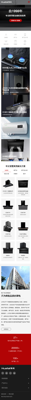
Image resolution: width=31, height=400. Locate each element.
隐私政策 (3, 394)
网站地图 (11, 394)
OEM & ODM (15, 20)
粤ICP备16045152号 (6, 396)
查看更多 (6, 329)
